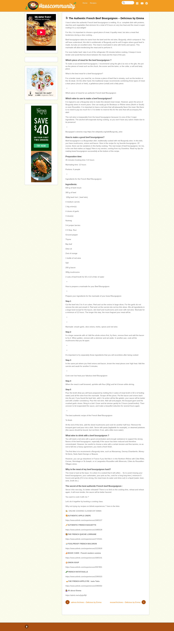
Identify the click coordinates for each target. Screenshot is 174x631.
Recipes (93, 3)
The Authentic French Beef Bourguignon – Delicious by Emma (106, 18)
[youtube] (142, 3)
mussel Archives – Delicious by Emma (127, 602)
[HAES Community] (52, 9)
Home (85, 3)
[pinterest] (146, 3)
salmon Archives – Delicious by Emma (84, 602)
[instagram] (137, 3)
